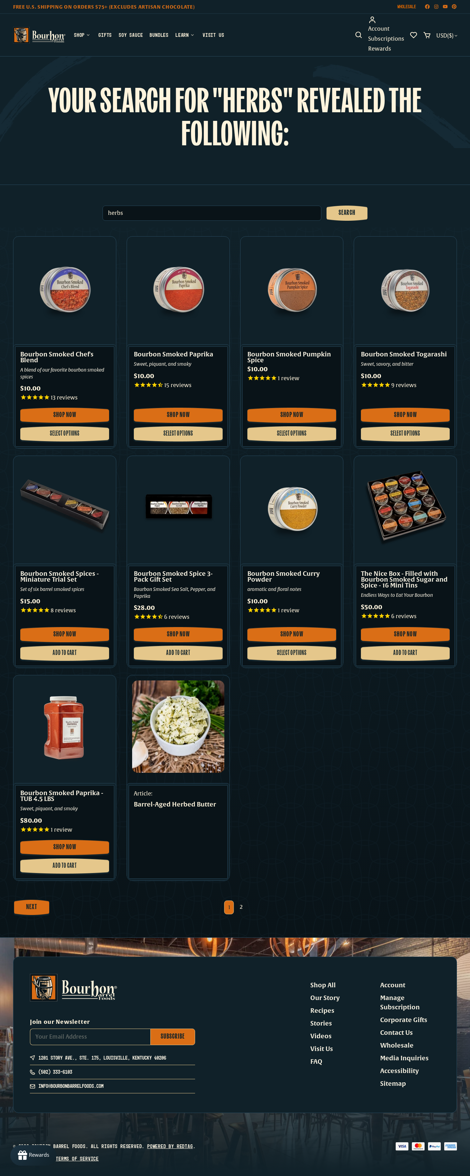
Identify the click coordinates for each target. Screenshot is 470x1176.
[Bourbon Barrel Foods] (39, 35)
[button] (359, 35)
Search (347, 213)
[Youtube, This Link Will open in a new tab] (445, 7)
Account (392, 985)
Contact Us (396, 1033)
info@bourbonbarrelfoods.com (71, 1086)
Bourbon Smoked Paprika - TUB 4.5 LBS (61, 796)
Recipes (322, 1011)
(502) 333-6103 (55, 1072)
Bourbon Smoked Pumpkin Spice (289, 357)
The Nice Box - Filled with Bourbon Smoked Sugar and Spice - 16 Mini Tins (404, 580)
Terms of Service (77, 1158)
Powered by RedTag (170, 1146)
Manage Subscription (400, 1002)
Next (31, 907)
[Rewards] (33, 1155)
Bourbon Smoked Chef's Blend (57, 357)
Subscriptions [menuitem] (386, 38)
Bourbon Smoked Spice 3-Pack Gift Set (173, 577)
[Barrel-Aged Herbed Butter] (178, 726)
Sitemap (393, 1084)
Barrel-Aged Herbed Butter (175, 805)
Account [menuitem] (378, 28)
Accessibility (399, 1071)
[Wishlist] (413, 35)
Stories (321, 1023)
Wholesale (406, 6)
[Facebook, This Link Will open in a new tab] (427, 7)
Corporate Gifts (403, 1020)
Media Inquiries (404, 1058)
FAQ (316, 1062)
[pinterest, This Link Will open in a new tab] (454, 7)
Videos (321, 1036)
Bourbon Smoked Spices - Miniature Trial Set (59, 577)
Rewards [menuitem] (379, 48)
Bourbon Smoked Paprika (173, 354)
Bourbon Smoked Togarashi (404, 354)
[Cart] (427, 35)
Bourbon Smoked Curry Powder (283, 577)
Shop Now (68, 417)
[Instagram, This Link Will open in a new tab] (436, 7)
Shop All (323, 985)
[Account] (386, 20)
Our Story (325, 998)
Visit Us (321, 1049)
